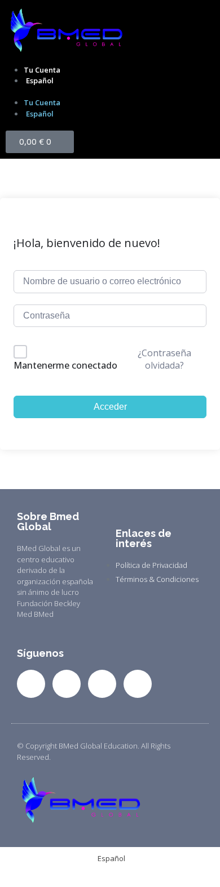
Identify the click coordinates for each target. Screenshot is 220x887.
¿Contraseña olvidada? (164, 359)
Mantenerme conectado (65, 365)
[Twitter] (66, 684)
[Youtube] (138, 684)
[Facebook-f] (31, 684)
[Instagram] (102, 684)
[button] (110, 92)
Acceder (110, 406)
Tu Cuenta (42, 70)
